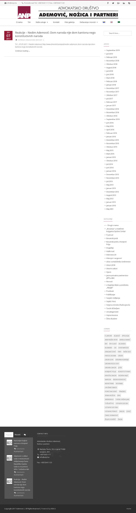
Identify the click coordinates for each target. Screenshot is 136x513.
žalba (120, 419)
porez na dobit (111, 391)
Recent (17, 434)
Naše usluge (41, 22)
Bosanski (108, 348)
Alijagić (117, 336)
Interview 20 (111, 255)
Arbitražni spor (111, 340)
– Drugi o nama (112, 225)
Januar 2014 (111, 171)
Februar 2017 (111, 102)
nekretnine (109, 383)
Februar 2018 (111, 81)
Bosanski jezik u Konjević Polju (116, 243)
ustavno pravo (111, 411)
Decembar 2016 (112, 109)
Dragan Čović (110, 352)
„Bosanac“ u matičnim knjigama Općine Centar (116, 230)
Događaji (110, 248)
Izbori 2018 (110, 265)
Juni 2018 (109, 74)
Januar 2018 (111, 85)
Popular (9, 434)
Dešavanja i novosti (88, 22)
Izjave (108, 272)
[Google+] (118, 3)
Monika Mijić (123, 375)
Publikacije (110, 294)
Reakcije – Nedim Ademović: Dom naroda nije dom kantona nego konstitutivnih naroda (55, 34)
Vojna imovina (112, 315)
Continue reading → (22, 51)
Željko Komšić (110, 419)
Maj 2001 (109, 209)
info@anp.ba (12, 3)
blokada (122, 344)
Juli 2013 (109, 181)
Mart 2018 (110, 78)
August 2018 (111, 67)
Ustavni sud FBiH (111, 407)
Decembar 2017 (112, 88)
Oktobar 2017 (111, 95)
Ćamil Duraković (111, 415)
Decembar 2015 (112, 140)
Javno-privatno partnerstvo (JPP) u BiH (117, 276)
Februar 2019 (111, 57)
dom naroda (123, 348)
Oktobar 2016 (111, 116)
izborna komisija (122, 360)
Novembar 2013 (112, 178)
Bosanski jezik (112, 238)
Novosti (39, 40)
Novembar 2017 (112, 91)
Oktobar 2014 (111, 160)
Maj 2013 (109, 185)
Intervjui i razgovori (26, 40)
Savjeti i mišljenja (113, 298)
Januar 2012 (111, 202)
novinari (119, 383)
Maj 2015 (109, 150)
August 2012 (111, 195)
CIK (115, 348)
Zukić (128, 411)
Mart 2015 (110, 154)
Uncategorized (112, 312)
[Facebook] (107, 3)
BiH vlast (113, 344)
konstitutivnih (124, 372)
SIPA (118, 395)
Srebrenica (109, 399)
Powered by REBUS (48, 509)
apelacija (125, 336)
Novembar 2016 (112, 112)
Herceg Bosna (110, 356)
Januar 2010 (111, 205)
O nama (19, 22)
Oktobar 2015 (111, 147)
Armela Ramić (125, 340)
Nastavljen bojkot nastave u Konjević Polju (21, 443)
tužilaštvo (109, 403)
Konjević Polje (110, 372)
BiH (106, 344)
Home (129, 509)
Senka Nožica (110, 395)
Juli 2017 (109, 98)
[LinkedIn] (123, 3)
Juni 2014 (109, 167)
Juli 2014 (109, 164)
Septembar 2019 (113, 50)
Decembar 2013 (112, 174)
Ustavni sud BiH (122, 403)
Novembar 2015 (112, 143)
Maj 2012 (109, 198)
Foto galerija (70, 22)
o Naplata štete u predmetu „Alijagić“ (117, 286)
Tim (29, 22)
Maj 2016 (109, 126)
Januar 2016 (111, 136)
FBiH (119, 352)
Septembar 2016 (113, 119)
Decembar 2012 (112, 192)
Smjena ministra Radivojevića (118, 305)
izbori (120, 356)
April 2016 (110, 129)
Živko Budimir (111, 318)
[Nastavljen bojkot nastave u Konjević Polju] (9, 442)
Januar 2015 (111, 157)
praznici (122, 391)
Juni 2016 (109, 123)
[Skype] (129, 3)
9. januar (109, 235)
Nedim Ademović (119, 379)
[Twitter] (113, 3)
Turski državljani (113, 308)
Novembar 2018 (112, 60)
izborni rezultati (112, 364)
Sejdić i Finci (111, 301)
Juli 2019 (109, 54)
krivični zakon (110, 375)
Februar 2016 (111, 133)
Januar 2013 (111, 188)
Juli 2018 (109, 71)
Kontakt (56, 22)
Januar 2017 (111, 105)
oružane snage (111, 387)
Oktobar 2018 (111, 64)
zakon (121, 411)
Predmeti (110, 291)
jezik (120, 368)
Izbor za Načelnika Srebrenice (118, 261)
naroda (108, 379)
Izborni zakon (111, 268)
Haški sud (110, 251)
